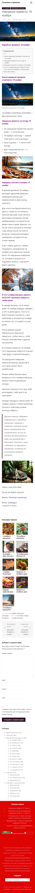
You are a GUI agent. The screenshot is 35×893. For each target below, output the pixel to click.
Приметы (13, 793)
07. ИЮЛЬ (13, 756)
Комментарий (7, 653)
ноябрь (26, 616)
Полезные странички (11, 2)
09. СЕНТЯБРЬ (15, 762)
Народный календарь (18, 8)
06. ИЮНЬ (13, 754)
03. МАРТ (13, 745)
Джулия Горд (17, 19)
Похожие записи (9, 71)
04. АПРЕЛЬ (14, 748)
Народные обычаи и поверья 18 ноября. (17, 65)
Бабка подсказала (12, 732)
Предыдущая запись (11, 629)
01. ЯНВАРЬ (14, 740)
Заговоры (13, 788)
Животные (13, 785)
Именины (13, 775)
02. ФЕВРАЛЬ (14, 743)
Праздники (14, 780)
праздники (5, 618)
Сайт (3, 698)
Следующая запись (24, 629)
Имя (4, 680)
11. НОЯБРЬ (6, 8)
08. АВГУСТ (14, 759)
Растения (13, 796)
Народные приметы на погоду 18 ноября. (15, 62)
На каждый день (15, 777)
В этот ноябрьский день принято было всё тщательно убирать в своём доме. (17, 68)
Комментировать (17, 618)
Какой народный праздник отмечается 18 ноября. (17, 57)
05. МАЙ (12, 751)
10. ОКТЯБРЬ (14, 764)
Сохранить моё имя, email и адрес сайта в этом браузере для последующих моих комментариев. (16, 711)
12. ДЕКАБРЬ (14, 770)
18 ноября (20, 616)
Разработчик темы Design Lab (21, 889)
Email (4, 689)
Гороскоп (9, 735)
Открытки (9, 772)
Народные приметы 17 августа (19, 808)
